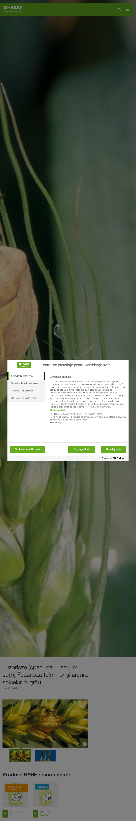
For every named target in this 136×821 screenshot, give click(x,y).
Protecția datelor (57, 409)
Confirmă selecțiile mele (27, 449)
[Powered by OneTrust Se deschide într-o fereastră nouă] (114, 459)
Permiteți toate (113, 449)
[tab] (26, 376)
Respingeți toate (81, 449)
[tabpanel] (87, 401)
